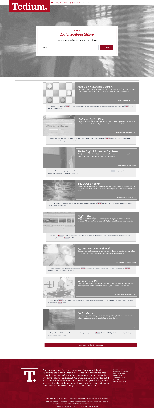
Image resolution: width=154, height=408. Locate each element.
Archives (65, 3)
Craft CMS (76, 404)
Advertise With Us (119, 377)
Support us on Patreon (120, 372)
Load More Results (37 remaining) (91, 345)
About (55, 3)
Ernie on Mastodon (119, 381)
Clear (106, 47)
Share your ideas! (119, 373)
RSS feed (116, 379)
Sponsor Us (76, 3)
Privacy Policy (117, 375)
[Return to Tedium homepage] (29, 6)
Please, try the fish (93, 406)
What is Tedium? (118, 370)
